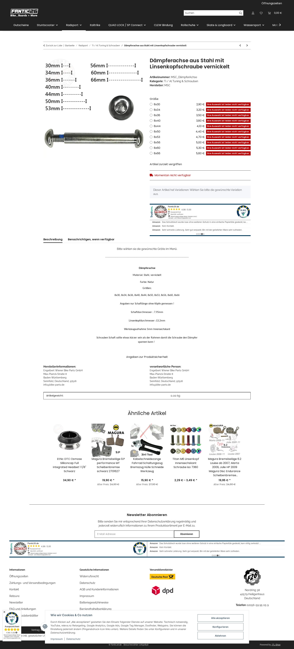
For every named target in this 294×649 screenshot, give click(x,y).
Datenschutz (73, 638)
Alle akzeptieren (220, 618)
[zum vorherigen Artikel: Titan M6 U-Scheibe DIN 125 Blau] (240, 45)
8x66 (202, 153)
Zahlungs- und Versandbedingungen (32, 583)
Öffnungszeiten (272, 3)
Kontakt (14, 589)
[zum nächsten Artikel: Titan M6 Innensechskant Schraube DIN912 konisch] (247, 45)
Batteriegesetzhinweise (94, 602)
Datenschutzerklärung (161, 521)
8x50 (202, 132)
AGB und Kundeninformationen (99, 589)
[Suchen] (240, 13)
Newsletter (16, 602)
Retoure (14, 596)
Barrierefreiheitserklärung (95, 609)
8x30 (202, 104)
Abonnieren (186, 534)
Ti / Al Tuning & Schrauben (181, 81)
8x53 (202, 137)
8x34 (202, 110)
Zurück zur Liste (54, 45)
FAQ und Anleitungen (22, 609)
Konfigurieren (220, 626)
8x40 (202, 121)
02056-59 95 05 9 (258, 605)
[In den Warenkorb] (46, 55)
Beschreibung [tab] (52, 239)
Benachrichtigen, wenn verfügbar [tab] (91, 239)
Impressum (57, 638)
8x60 (202, 148)
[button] (253, 13)
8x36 (202, 115)
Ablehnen (220, 635)
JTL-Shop (276, 645)
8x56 (202, 142)
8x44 (202, 126)
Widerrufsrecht (89, 576)
